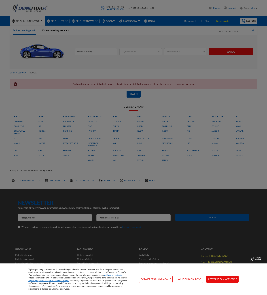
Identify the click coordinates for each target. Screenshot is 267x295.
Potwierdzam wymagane (156, 279)
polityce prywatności (113, 275)
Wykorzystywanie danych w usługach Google (48, 280)
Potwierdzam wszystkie (222, 279)
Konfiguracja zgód (189, 279)
